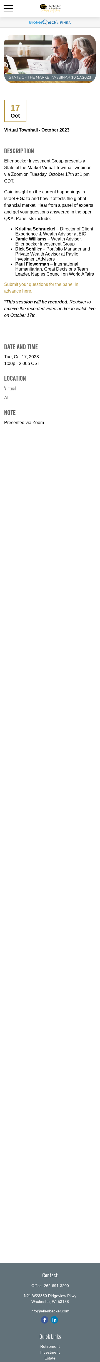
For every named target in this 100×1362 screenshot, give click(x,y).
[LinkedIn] (54, 1320)
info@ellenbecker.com (50, 1311)
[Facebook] (44, 1320)
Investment (50, 1352)
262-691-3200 (56, 1285)
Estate (50, 1358)
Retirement (50, 1346)
